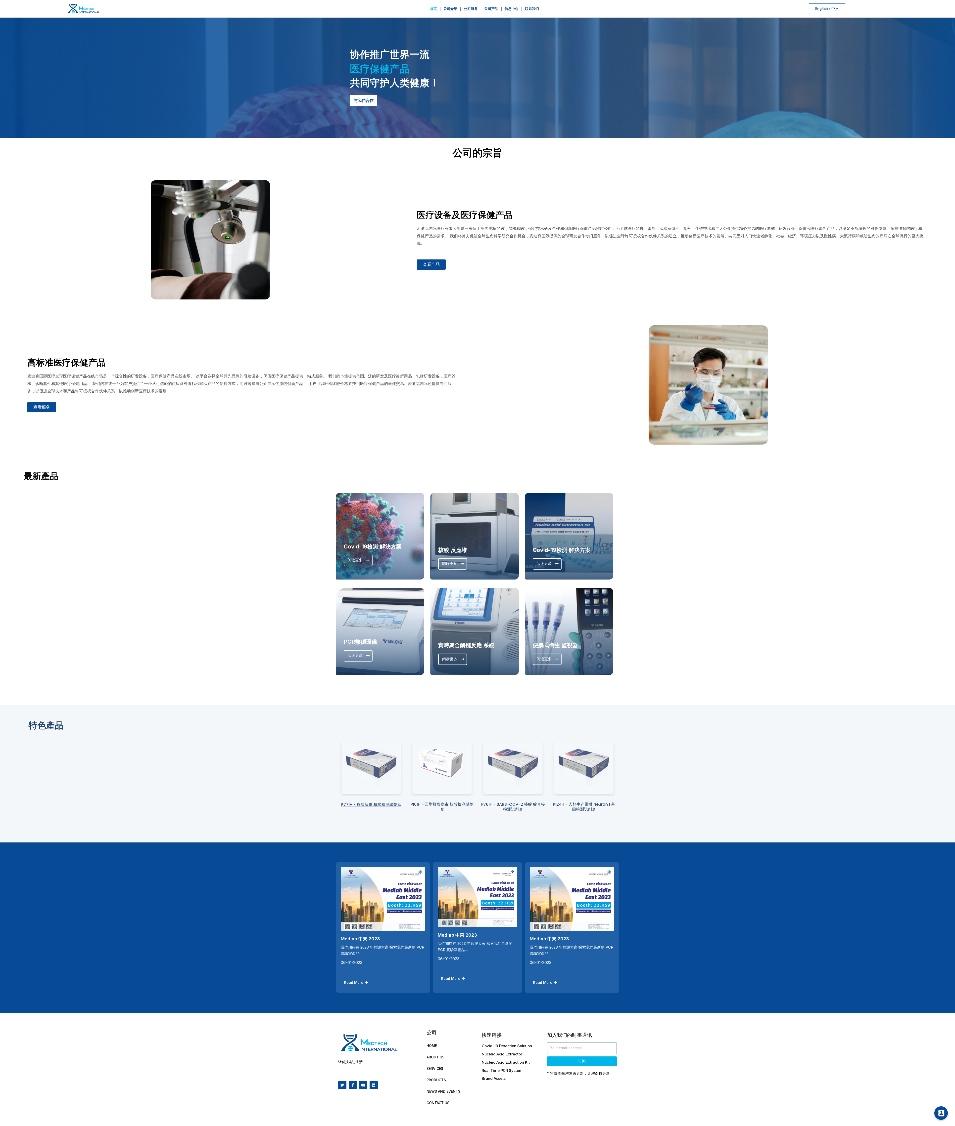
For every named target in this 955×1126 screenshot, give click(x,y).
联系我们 (532, 8)
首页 (433, 8)
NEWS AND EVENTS (443, 1091)
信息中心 (512, 8)
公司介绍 (450, 8)
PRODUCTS (436, 1080)
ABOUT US (435, 1057)
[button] (827, 8)
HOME (432, 1045)
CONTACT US (438, 1103)
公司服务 (471, 8)
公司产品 (491, 8)
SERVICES (435, 1068)
